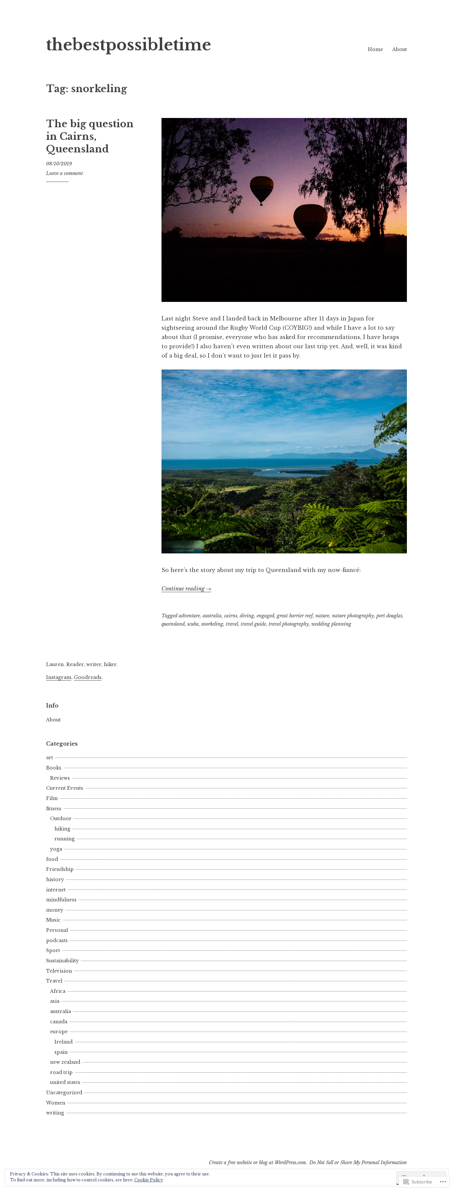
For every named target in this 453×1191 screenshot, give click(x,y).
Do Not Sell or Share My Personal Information (358, 1162)
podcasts (57, 940)
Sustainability (62, 961)
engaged (265, 616)
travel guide (253, 624)
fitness (53, 809)
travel (232, 624)
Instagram (58, 677)
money (54, 910)
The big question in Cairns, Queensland (90, 136)
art (49, 758)
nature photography (353, 616)
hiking (62, 829)
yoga (56, 849)
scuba (193, 624)
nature (322, 616)
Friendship (60, 869)
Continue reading (186, 588)
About (399, 49)
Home (375, 49)
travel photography (289, 624)
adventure (189, 616)
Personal (57, 930)
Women (55, 1103)
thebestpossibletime (128, 45)
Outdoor (61, 819)
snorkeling (212, 624)
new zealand (65, 1062)
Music (53, 920)
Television (59, 971)
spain (61, 1052)
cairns (230, 616)
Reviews (60, 778)
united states (65, 1082)
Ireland (63, 1042)
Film (52, 798)
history (55, 879)
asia (54, 1001)
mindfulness (61, 900)
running (64, 839)
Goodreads (87, 677)
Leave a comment (64, 173)
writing (55, 1113)
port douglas (389, 616)
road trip (61, 1072)
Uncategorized (64, 1093)
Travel (54, 981)
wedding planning (331, 624)
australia (212, 616)
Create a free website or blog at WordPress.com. (258, 1162)
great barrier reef (295, 616)
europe (59, 1032)
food (52, 859)
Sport (53, 950)
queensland (173, 624)
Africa (57, 991)
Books (53, 768)
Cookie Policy (148, 1179)
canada (58, 1022)
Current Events (64, 788)
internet (56, 890)
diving (247, 616)
